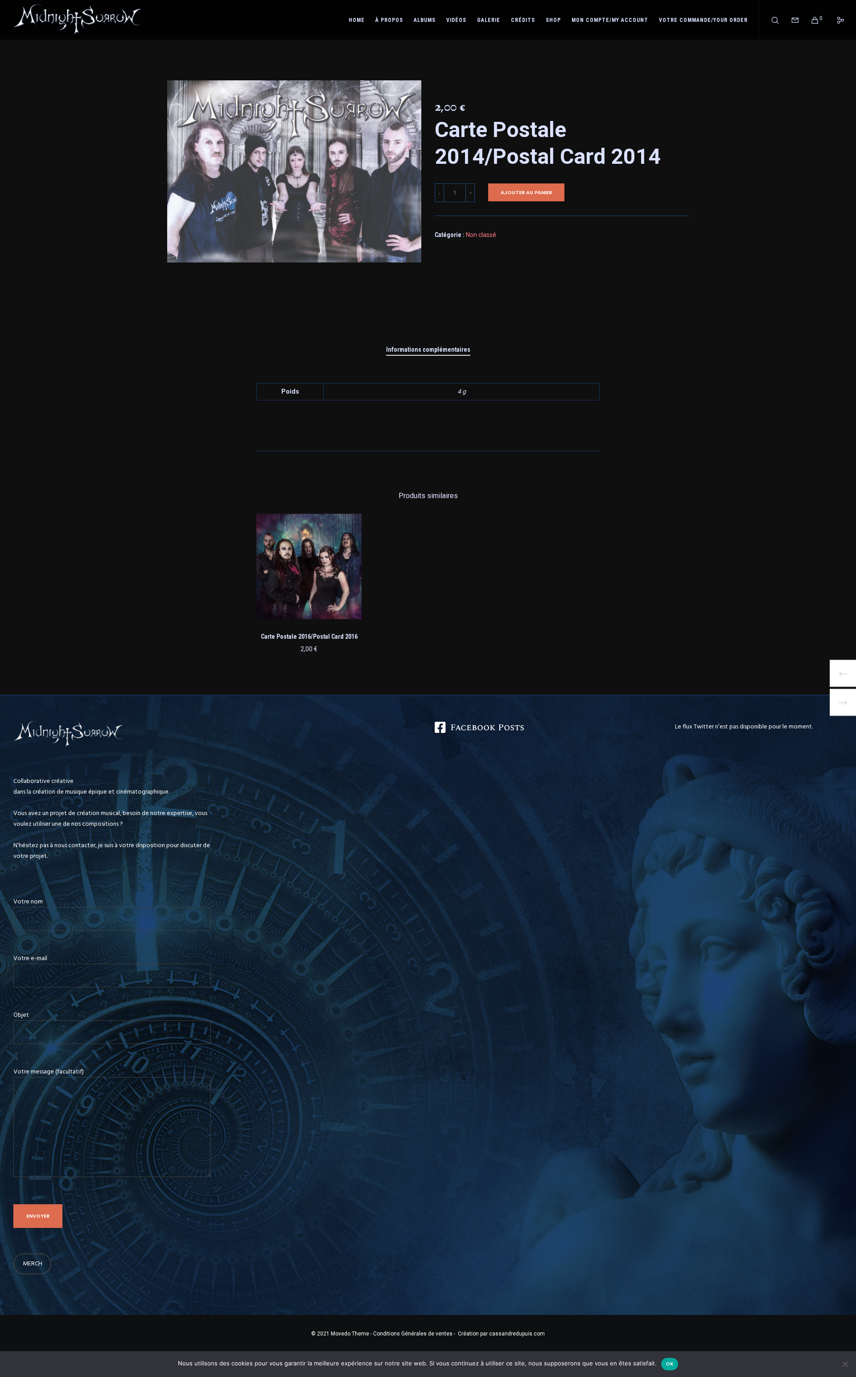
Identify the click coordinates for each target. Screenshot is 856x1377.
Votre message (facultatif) (48, 1071)
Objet (21, 1015)
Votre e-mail (30, 958)
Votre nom (28, 901)
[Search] (769, 20)
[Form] (789, 20)
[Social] (835, 20)
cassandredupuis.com (517, 1334)
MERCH (32, 1263)
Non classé (481, 234)
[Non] (844, 1364)
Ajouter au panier (526, 192)
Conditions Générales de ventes (412, 1334)
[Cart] (809, 20)
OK (670, 1363)
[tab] (428, 349)
